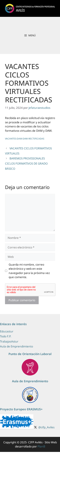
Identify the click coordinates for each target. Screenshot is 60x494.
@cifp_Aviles (46, 427)
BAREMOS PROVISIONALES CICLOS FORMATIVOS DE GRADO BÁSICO (26, 163)
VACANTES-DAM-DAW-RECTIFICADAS (24, 138)
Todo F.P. (5, 336)
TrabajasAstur (9, 341)
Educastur (6, 331)
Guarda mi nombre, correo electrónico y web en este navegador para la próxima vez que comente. (29, 271)
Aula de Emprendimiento (16, 346)
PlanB (41, 446)
